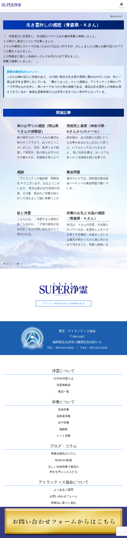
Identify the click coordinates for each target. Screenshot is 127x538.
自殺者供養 (63, 416)
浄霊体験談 (63, 384)
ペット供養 (63, 435)
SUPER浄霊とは (63, 378)
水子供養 (63, 422)
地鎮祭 (63, 429)
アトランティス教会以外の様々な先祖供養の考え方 (63, 303)
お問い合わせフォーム (63, 496)
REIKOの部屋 (63, 460)
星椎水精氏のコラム (63, 453)
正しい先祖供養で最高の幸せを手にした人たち (63, 469)
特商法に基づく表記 (63, 502)
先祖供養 (63, 409)
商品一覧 (63, 391)
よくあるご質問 (63, 489)
